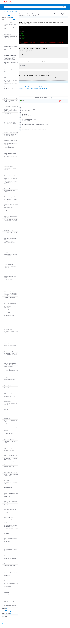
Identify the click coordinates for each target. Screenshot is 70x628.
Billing (5, 608)
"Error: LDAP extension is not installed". (9, 166)
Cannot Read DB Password (7, 541)
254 (11, 17)
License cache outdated (7, 577)
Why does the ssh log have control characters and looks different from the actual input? (34, 129)
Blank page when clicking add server (8, 188)
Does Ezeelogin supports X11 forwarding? (9, 466)
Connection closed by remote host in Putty (9, 315)
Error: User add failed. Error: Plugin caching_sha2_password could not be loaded (30, 86)
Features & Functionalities (7, 17)
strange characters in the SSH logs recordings (9, 185)
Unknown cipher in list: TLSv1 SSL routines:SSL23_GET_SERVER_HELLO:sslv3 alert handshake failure (10, 128)
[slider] (22, 100)
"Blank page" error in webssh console (8, 279)
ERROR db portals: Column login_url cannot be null (10, 519)
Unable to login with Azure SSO (8, 448)
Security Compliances (7, 611)
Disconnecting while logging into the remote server (10, 558)
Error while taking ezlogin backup (8, 594)
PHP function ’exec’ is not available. (8, 120)
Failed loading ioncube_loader (7, 274)
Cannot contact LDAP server (7, 531)
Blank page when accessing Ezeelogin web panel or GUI (11, 193)
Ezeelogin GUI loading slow (7, 401)
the (4, 618)
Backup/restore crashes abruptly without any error (10, 411)
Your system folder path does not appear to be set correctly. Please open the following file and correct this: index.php (11, 62)
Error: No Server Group (7, 515)
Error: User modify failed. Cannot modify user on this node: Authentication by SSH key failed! (35, 124)
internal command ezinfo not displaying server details (10, 156)
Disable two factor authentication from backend (10, 55)
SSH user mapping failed (7, 480)
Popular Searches (4, 616)
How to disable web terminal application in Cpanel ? (10, 98)
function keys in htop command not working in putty (10, 199)
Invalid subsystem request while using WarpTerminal (10, 461)
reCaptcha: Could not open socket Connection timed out (11, 132)
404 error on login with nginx (7, 113)
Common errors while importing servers (9, 547)
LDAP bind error (6, 430)
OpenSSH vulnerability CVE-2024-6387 (8, 207)
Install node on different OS (7, 385)
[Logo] (7, 2)
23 (6, 608)
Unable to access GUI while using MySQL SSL (9, 565)
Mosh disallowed (6, 504)
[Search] (64, 7)
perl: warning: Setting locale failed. (8, 329)
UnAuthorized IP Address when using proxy (9, 379)
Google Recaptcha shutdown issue (8, 366)
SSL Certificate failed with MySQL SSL (8, 69)
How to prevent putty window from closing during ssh (10, 22)
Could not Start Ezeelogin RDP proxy (8, 464)
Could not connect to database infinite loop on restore (10, 232)
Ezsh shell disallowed (7, 244)
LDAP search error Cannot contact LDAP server (10, 291)
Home (4, 11)
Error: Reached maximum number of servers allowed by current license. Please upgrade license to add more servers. (11, 247)
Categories (7, 11)
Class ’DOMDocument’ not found (8, 377)
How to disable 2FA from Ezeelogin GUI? (9, 230)
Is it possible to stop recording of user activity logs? (10, 345)
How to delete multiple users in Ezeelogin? (9, 450)
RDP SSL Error (6, 409)
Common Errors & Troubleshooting (13, 11)
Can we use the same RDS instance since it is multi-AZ (11, 528)
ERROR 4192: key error (7, 496)
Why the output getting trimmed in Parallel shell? (10, 509)
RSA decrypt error (6, 563)
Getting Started (6, 15)
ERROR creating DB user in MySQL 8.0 (8, 343)
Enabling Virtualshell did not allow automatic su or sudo (11, 472)
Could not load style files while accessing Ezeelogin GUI (11, 309)
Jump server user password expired (8, 264)
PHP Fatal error (6, 552)
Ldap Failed (5, 71)
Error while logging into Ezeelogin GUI (8, 351)
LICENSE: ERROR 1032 (7, 418)
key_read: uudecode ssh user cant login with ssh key (10, 83)
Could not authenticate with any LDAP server (9, 396)
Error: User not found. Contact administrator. (9, 317)
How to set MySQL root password (8, 34)
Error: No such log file (6, 387)
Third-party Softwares (7, 613)
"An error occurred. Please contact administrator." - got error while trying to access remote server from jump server (10, 182)
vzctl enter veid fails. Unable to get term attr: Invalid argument (30, 109)
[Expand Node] (2, 15)
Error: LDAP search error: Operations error (9, 439)
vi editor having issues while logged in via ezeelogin (10, 46)
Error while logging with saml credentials (9, 257)
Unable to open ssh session (7, 214)
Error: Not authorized (6, 592)
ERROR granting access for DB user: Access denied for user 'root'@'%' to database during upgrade (33, 88)
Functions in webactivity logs (7, 356)
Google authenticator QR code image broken (9, 297)
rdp (4, 621)
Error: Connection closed (7, 575)
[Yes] (49, 98)
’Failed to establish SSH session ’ (8, 86)
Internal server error (6, 533)
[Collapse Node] (2, 19)
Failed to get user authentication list (8, 517)
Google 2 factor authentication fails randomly (9, 252)
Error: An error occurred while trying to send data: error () (11, 583)
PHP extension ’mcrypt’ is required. (8, 88)
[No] (51, 98)
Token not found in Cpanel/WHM (8, 125)
